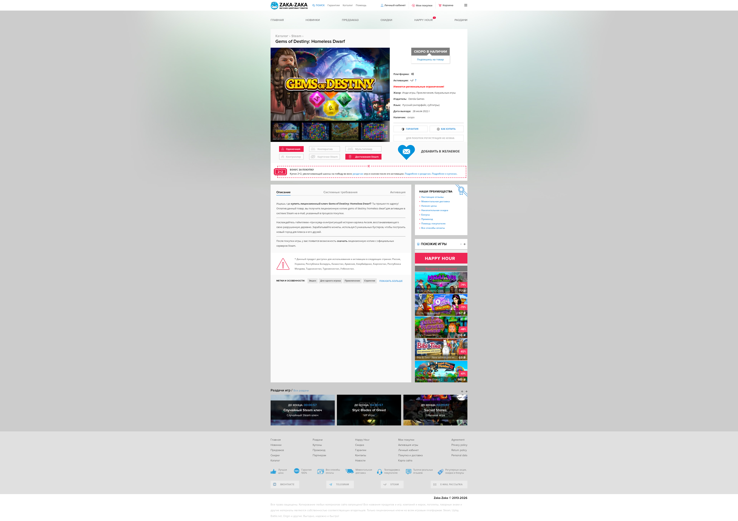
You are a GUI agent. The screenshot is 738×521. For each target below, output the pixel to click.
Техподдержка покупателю (392, 471)
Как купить (448, 129)
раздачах (358, 173)
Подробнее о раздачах (418, 173)
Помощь (361, 5)
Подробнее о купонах (444, 173)
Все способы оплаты (433, 228)
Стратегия (369, 280)
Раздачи (461, 20)
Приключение (352, 280)
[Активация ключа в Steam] (412, 80)
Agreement (458, 439)
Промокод (427, 219)
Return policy (459, 450)
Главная (277, 20)
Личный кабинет (395, 5)
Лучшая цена (282, 471)
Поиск (320, 5)
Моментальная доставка (435, 201)
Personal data (459, 455)
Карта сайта (405, 460)
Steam (296, 36)
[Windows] (412, 74)
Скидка (359, 445)
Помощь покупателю (433, 223)
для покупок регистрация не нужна (430, 138)
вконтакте (287, 484)
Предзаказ (350, 20)
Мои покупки (424, 5)
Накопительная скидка (434, 210)
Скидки (386, 20)
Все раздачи (301, 390)
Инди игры (408, 92)
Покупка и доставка (410, 455)
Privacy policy (459, 445)
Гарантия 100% (306, 471)
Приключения (424, 92)
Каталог (348, 5)
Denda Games (416, 99)
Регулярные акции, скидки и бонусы (456, 471)
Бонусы (425, 214)
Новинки (313, 20)
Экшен (312, 280)
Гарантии (333, 5)
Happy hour (423, 20)
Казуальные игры (445, 92)
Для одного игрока (330, 280)
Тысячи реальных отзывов (423, 471)
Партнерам (319, 455)
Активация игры (408, 445)
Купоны (317, 445)
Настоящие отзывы (432, 197)
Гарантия (412, 129)
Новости (360, 460)
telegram (342, 484)
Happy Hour (362, 439)
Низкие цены (429, 205)
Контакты (360, 455)
